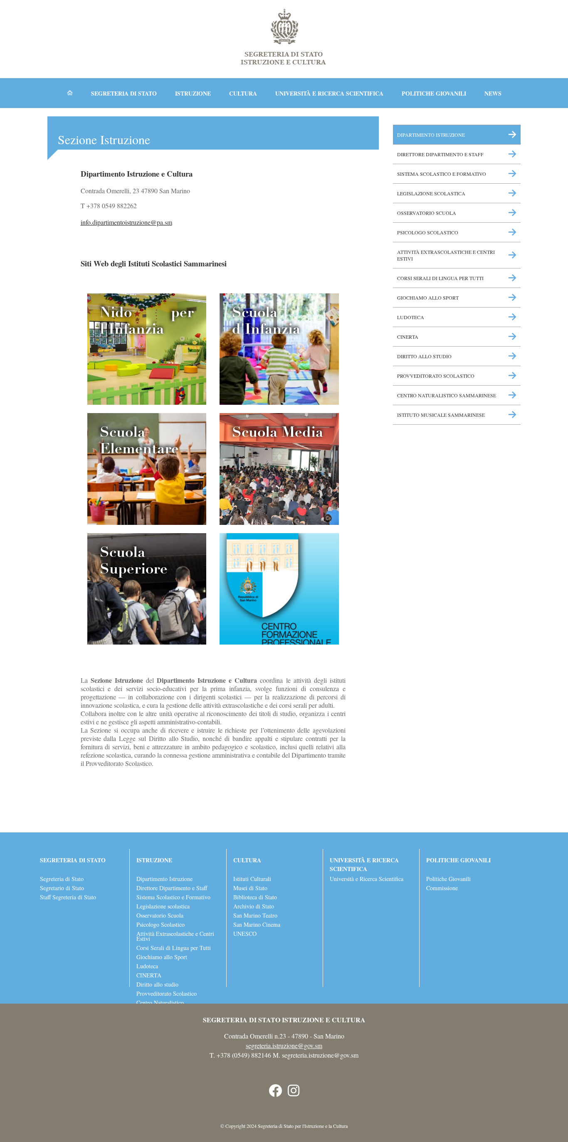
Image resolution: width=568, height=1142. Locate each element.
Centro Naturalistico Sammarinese (446, 395)
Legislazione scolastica (431, 193)
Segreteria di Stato (62, 878)
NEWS (492, 93)
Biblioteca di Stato (255, 897)
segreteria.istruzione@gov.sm (284, 1045)
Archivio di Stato (253, 906)
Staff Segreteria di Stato (68, 897)
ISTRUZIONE (193, 93)
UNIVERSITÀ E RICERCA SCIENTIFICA (330, 93)
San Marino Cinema (256, 924)
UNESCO (245, 933)
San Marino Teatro (255, 915)
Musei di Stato (250, 888)
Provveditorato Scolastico (435, 375)
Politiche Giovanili (448, 878)
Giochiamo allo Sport (428, 297)
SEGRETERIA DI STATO (124, 93)
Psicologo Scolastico (427, 232)
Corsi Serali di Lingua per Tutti (440, 278)
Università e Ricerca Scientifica (366, 878)
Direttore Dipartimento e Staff (440, 154)
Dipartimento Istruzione (431, 134)
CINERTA (407, 336)
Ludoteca (410, 317)
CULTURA (244, 93)
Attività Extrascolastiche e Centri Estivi (446, 255)
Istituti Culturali (252, 878)
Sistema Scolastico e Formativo (441, 173)
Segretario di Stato (62, 888)
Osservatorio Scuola (426, 212)
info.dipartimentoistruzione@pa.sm (126, 222)
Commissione (442, 888)
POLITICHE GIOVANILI (435, 93)
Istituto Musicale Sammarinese (441, 414)
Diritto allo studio (424, 356)
